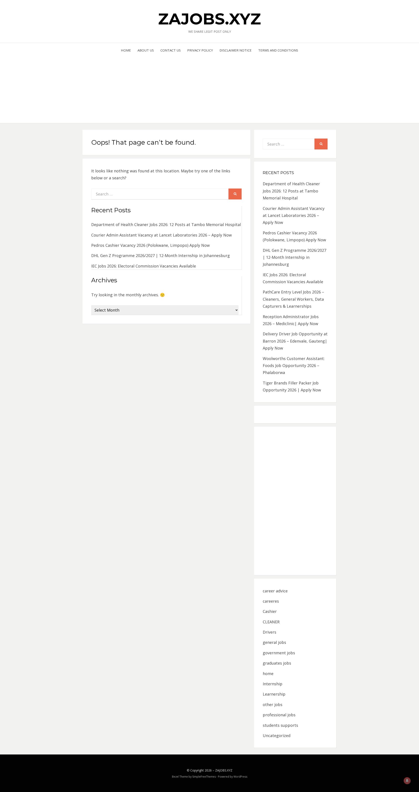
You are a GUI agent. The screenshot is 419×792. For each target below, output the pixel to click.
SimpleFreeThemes (204, 776)
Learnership (274, 694)
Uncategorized (276, 735)
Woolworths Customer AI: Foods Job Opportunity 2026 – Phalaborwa (294, 365)
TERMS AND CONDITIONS (278, 50)
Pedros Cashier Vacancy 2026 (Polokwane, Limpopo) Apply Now (150, 245)
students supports (280, 725)
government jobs (279, 652)
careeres (271, 601)
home (268, 673)
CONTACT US (170, 50)
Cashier (270, 611)
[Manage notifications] (407, 780)
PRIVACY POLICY (200, 50)
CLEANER (271, 621)
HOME (126, 50)
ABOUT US (145, 50)
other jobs (272, 704)
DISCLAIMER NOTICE (236, 50)
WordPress (240, 776)
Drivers (269, 632)
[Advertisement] (209, 86)
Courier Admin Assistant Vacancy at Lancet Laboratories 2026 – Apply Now (161, 235)
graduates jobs (277, 663)
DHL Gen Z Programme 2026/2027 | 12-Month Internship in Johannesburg (160, 255)
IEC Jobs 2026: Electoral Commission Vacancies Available (143, 266)
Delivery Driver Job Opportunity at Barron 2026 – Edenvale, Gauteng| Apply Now (295, 341)
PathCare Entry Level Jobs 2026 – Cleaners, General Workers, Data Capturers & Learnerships (293, 299)
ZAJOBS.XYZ (209, 18)
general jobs (274, 642)
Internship (272, 683)
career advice (275, 590)
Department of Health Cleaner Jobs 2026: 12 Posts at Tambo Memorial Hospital (166, 224)
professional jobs (279, 714)
